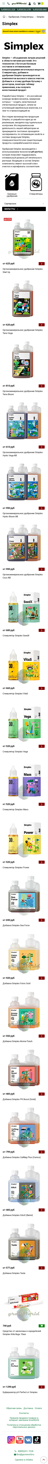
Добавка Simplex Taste (14, 1273)
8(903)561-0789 (25, 9)
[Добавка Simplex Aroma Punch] (24, 1011)
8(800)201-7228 (9, 9)
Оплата (38, 1408)
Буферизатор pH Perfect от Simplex (20, 1392)
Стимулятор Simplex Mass (15, 809)
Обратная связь (14, 1408)
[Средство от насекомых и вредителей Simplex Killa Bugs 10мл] (24, 1301)
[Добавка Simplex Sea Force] (24, 895)
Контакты (24, 1413)
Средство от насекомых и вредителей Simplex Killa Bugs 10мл (22, 1333)
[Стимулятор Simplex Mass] (24, 780)
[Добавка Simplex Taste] (24, 1243)
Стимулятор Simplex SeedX (16, 635)
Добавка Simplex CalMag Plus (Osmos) (22, 1157)
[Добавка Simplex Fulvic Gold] (24, 953)
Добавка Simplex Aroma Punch (17, 1041)
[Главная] (4, 17)
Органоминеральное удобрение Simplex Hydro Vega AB (23, 454)
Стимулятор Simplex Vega (15, 751)
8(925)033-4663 (40, 9)
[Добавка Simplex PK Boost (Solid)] (24, 1069)
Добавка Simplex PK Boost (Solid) (19, 1099)
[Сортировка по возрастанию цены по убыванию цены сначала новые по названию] (24, 203)
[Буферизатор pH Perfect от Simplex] (24, 1362)
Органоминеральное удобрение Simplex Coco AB (23, 576)
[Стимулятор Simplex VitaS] (24, 663)
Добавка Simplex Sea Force (16, 925)
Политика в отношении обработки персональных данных (24, 1426)
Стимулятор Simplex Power (16, 867)
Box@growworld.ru (25, 1454)
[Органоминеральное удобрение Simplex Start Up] (24, 239)
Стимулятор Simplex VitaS (15, 693)
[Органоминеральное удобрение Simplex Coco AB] (24, 544)
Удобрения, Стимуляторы (21, 17)
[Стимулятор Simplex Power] (24, 837)
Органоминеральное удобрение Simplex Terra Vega (23, 331)
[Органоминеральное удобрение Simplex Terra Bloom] (24, 361)
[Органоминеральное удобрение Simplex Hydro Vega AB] (24, 422)
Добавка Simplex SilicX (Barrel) (18, 1215)
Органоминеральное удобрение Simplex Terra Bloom (23, 393)
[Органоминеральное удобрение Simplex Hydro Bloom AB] (24, 483)
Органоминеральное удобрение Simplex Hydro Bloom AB (23, 515)
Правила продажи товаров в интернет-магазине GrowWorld (24, 1419)
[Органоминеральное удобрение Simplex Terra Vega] (24, 300)
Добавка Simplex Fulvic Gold (16, 983)
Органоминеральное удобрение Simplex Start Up (23, 270)
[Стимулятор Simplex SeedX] (24, 606)
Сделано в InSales (24, 1460)
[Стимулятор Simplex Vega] (24, 721)
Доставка (28, 1408)
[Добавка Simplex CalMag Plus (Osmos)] (24, 1127)
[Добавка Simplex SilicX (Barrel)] (24, 1185)
